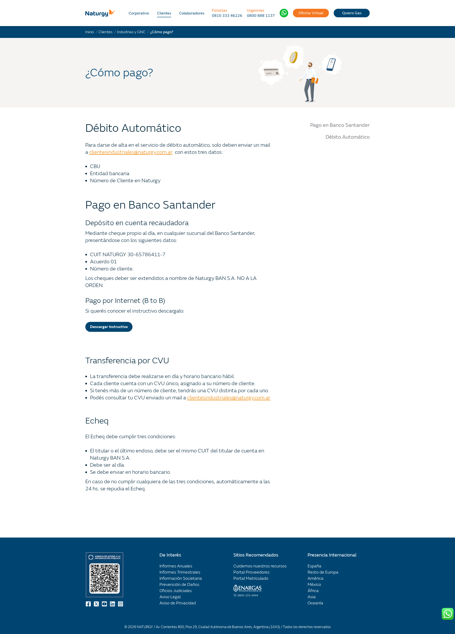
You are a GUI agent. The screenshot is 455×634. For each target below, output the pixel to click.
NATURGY (145, 627)
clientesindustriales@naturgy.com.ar (131, 152)
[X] (97, 604)
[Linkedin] (113, 604)
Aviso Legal (170, 597)
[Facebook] (88, 604)
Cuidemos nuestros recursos (260, 566)
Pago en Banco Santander (340, 125)
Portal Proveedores (251, 572)
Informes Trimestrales (179, 572)
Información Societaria (180, 578)
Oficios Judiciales (175, 590)
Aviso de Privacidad (177, 603)
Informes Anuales (175, 566)
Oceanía (315, 603)
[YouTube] (105, 604)
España (314, 566)
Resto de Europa (323, 572)
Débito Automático (348, 137)
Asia (312, 597)
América (315, 578)
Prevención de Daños (179, 584)
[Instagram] (121, 604)
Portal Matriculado (250, 578)
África (313, 590)
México (314, 584)
